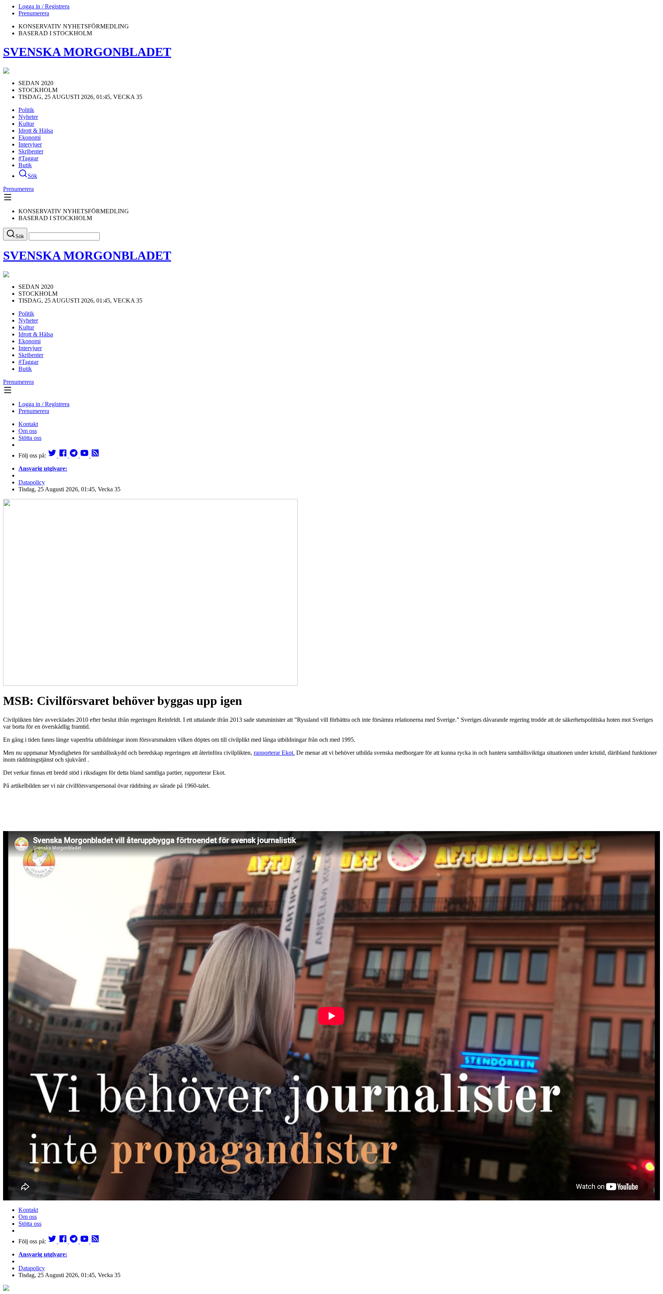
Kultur (26, 123)
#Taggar (28, 158)
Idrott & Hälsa (35, 130)
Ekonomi (29, 137)
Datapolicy (31, 482)
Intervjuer (30, 144)
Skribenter (30, 151)
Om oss (27, 431)
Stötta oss (29, 438)
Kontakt (28, 424)
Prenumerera (33, 13)
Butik (25, 165)
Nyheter (28, 117)
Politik (26, 110)
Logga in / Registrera (43, 6)
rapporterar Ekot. (274, 752)
